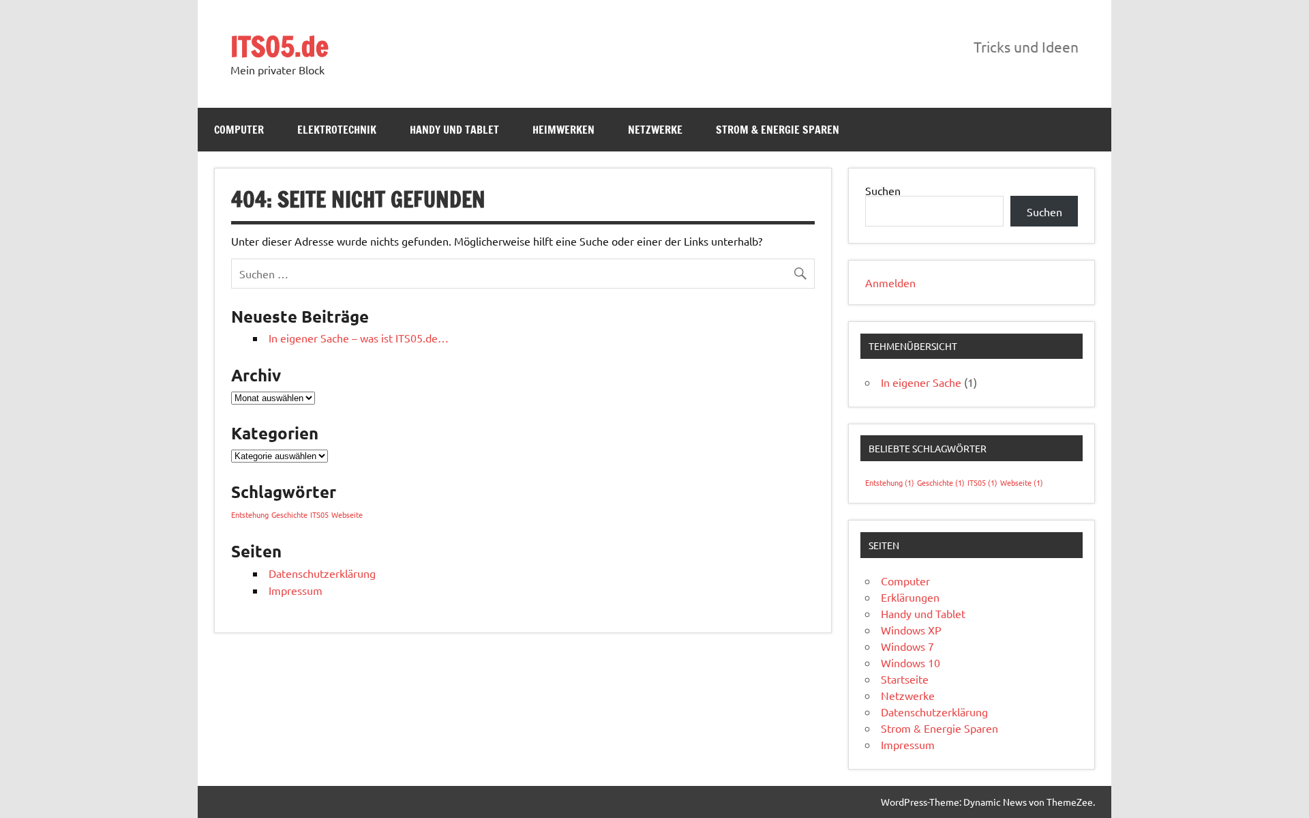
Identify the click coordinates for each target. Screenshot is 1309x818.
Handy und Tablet (454, 129)
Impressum (295, 590)
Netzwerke (655, 129)
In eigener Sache (921, 382)
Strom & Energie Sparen (777, 129)
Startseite (905, 679)
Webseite (347, 514)
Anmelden (890, 282)
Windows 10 (910, 662)
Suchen (883, 190)
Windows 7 (907, 646)
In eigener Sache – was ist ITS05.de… (359, 338)
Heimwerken (563, 129)
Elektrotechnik (336, 129)
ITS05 (319, 514)
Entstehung (250, 514)
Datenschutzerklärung (322, 573)
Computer (239, 129)
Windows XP (911, 630)
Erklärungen (910, 597)
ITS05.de (279, 46)
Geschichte (289, 514)
